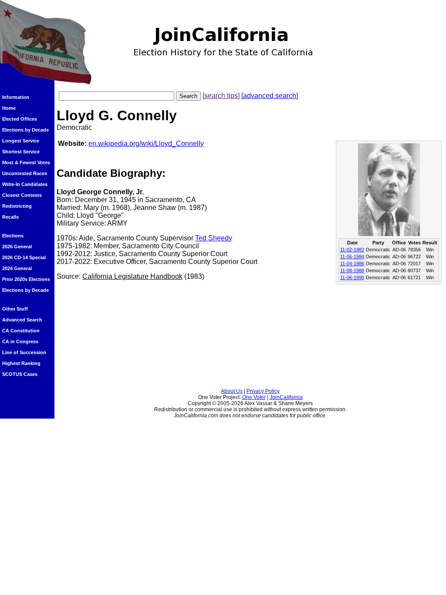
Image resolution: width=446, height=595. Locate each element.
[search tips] (221, 95)
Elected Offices (19, 119)
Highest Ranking (21, 363)
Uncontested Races (24, 173)
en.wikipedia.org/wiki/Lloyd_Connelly (146, 143)
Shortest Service (21, 151)
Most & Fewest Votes (26, 162)
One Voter (254, 397)
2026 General (17, 246)
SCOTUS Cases (19, 374)
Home (9, 108)
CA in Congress (20, 341)
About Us (232, 391)
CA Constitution (21, 330)
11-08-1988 (352, 270)
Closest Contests (22, 195)
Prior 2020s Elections (26, 279)
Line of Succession (24, 352)
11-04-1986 (352, 263)
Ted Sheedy (213, 238)
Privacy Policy (263, 391)
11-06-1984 (352, 256)
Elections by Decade (25, 129)
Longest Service (20, 140)
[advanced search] (269, 95)
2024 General (17, 268)
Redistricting (17, 206)
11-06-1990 (352, 277)
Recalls (10, 217)
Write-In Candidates (24, 184)
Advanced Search (22, 319)
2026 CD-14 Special (24, 257)
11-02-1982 (352, 249)
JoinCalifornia (286, 397)
